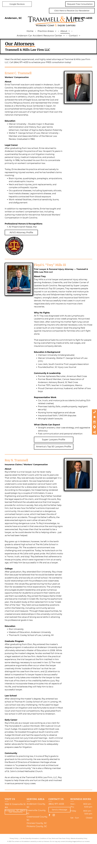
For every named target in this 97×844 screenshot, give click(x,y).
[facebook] (49, 815)
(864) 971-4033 (83, 18)
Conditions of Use (45, 838)
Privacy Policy (14, 838)
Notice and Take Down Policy (61, 838)
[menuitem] (30, 31)
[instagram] (53, 815)
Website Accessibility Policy (79, 838)
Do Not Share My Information (30, 838)
